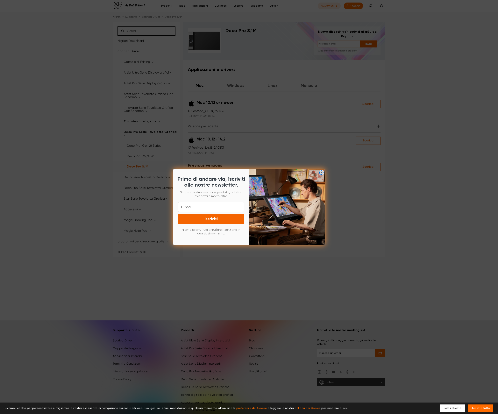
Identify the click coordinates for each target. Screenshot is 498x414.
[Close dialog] (321, 173)
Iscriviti (211, 219)
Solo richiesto (452, 408)
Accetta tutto (481, 408)
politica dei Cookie (308, 408)
